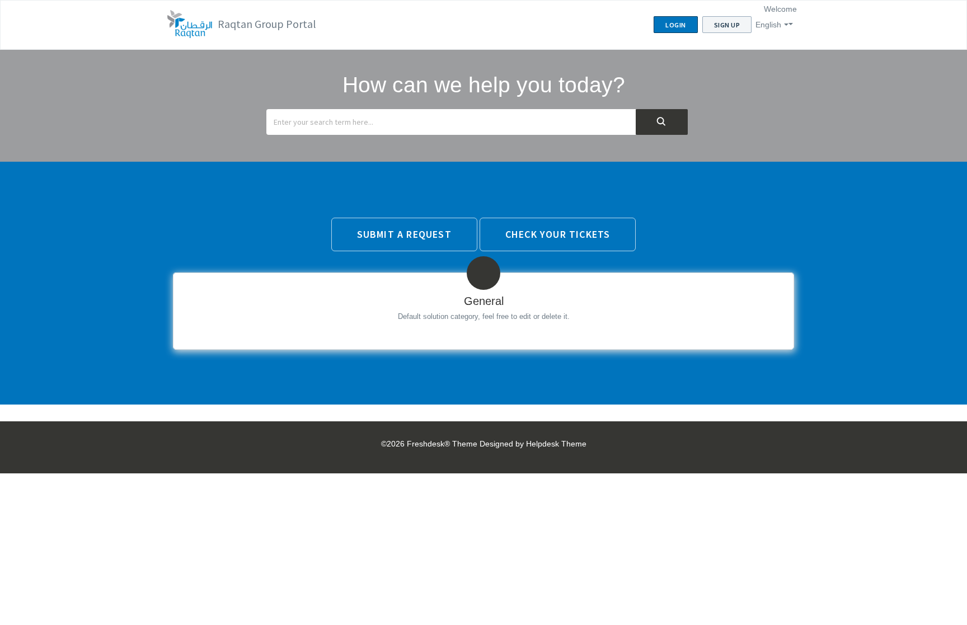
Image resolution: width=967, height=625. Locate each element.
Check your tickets (558, 234)
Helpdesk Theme (556, 443)
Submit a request (404, 234)
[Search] (662, 122)
